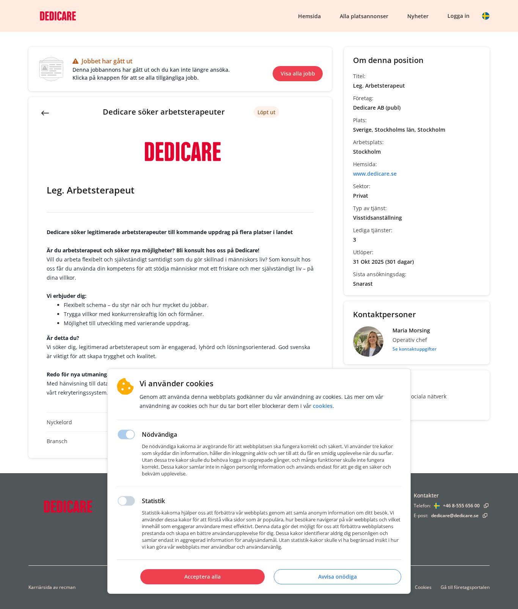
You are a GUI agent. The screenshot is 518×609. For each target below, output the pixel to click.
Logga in (458, 15)
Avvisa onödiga (337, 576)
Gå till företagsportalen (465, 587)
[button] (486, 16)
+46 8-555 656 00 (461, 505)
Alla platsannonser (364, 16)
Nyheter (418, 16)
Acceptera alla (202, 576)
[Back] (45, 112)
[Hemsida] (87, 506)
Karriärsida (40, 587)
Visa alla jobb (298, 73)
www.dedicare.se (375, 173)
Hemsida (309, 16)
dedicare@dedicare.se (455, 515)
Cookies (423, 587)
